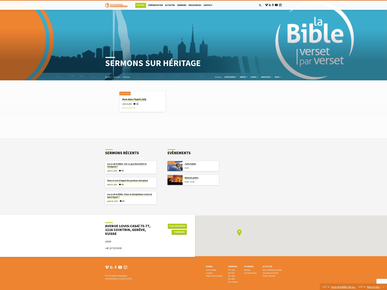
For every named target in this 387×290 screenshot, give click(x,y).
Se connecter (211, 270)
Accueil (141, 5)
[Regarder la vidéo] (134, 104)
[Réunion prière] (175, 180)
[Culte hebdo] (175, 166)
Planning (249, 266)
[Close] (384, 287)
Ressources (195, 5)
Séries (243, 77)
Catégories (230, 77)
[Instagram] (280, 5)
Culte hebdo (190, 164)
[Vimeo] (266, 5)
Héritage (126, 77)
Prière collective (268, 276)
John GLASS (127, 104)
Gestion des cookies (214, 276)
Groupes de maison (270, 273)
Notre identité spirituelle (272, 270)
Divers (209, 266)
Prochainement (250, 273)
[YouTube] (276, 5)
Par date (231, 270)
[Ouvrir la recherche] (260, 5)
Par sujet (231, 276)
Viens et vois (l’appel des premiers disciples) (127, 180)
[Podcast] (273, 5)
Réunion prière (191, 178)
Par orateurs (233, 282)
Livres (253, 77)
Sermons (181, 5)
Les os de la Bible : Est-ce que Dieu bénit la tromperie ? (126, 165)
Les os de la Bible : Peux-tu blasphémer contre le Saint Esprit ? (129, 195)
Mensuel (247, 270)
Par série (231, 279)
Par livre (231, 273)
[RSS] (270, 5)
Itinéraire (179, 232)
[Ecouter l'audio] (137, 104)
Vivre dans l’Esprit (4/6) (134, 99)
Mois (277, 77)
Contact (207, 5)
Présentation (155, 5)
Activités (170, 5)
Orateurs (266, 77)
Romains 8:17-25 (128, 108)
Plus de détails (177, 226)
